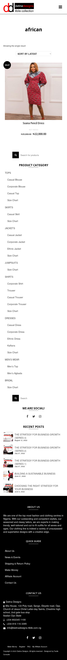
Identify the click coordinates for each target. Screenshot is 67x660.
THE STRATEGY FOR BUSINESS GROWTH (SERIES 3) (37, 436)
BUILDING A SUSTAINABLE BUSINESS (35, 473)
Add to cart (33, 139)
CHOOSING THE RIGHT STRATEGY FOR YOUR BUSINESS (36, 487)
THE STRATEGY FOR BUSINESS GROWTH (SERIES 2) (37, 449)
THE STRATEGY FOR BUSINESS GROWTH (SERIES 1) (37, 462)
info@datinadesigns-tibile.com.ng (23, 627)
